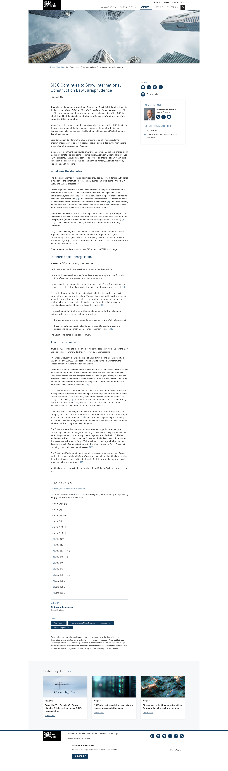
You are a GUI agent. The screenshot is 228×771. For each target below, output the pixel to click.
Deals (157, 2)
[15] (104, 405)
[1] (52, 113)
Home (52, 67)
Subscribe (80, 756)
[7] (62, 225)
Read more (50, 715)
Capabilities (126, 7)
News (166, 2)
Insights (144, 7)
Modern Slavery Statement (79, 738)
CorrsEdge (103, 733)
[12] (112, 328)
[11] (102, 305)
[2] (80, 118)
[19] (82, 462)
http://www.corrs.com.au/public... (70, 488)
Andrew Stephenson (63, 607)
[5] (108, 201)
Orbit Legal (113, 733)
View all (69, 671)
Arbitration (152, 130)
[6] (123, 219)
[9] (79, 243)
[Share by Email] (143, 87)
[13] (87, 384)
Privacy (82, 733)
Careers (171, 7)
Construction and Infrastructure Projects (162, 136)
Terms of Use (91, 733)
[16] (83, 417)
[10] (123, 287)
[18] (91, 447)
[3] (78, 183)
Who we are (107, 7)
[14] (71, 399)
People (159, 7)
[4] (77, 198)
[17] (114, 435)
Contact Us (177, 2)
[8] (85, 237)
